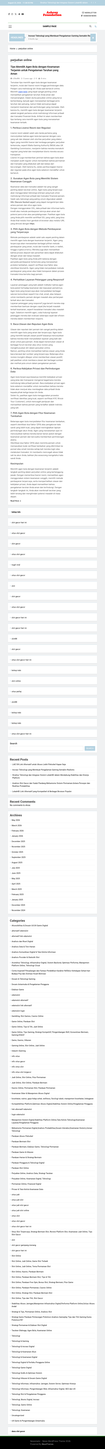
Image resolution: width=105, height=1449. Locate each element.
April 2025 (16, 884)
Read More (14, 500)
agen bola (22, 91)
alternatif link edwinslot (22, 936)
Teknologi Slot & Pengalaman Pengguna (29, 1394)
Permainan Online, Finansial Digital (26, 1184)
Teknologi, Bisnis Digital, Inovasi (25, 1399)
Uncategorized (18, 1415)
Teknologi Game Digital (22, 1368)
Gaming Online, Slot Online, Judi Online (28, 1045)
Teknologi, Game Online (22, 1405)
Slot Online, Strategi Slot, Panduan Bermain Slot (32, 1293)
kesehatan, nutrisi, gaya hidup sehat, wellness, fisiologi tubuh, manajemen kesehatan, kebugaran (52, 1098)
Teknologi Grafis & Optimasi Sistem (27, 1373)
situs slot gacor (18, 533)
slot (13, 586)
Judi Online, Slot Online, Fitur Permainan (29, 1077)
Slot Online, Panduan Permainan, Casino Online (32, 1288)
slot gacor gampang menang (24, 1245)
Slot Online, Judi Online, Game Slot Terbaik (30, 1261)
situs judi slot (17, 1200)
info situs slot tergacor (21, 1072)
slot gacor (16, 544)
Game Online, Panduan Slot (23, 1021)
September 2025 (18, 857)
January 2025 (17, 900)
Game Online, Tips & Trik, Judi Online (27, 1027)
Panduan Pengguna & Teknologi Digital (28, 1163)
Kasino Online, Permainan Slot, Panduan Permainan (33, 1088)
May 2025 (16, 878)
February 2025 (18, 894)
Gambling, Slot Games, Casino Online (27, 1016)
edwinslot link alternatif (22, 1005)
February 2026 (18, 831)
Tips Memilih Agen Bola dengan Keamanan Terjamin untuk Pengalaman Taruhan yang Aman (35, 70)
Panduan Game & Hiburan (22, 1152)
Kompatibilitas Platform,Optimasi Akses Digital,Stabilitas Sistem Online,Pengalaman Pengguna (52, 1104)
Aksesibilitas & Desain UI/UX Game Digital (30, 925)
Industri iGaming (19, 1051)
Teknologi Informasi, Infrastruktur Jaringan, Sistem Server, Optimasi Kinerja (44, 1384)
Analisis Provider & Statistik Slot (25, 957)
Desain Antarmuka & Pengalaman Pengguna (30, 984)
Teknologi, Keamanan (21, 1410)
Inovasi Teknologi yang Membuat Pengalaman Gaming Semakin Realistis (51, 36)
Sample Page (49, 26)
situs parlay (17, 691)
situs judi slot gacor (20, 1205)
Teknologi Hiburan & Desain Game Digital (29, 1378)
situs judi (15, 1194)
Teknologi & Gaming (20, 1341)
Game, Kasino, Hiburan (21, 1040)
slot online (16, 681)
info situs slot (18, 1067)
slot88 (14, 639)
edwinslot (16, 995)
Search (13, 743)
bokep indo (16, 670)
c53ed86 (16, 78)
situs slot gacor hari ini (21, 660)
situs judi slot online (20, 1210)
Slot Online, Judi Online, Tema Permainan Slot (31, 1266)
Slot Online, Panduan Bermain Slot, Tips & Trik (31, 1277)
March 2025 (17, 889)
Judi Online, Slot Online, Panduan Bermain (29, 1083)
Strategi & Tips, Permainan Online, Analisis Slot (32, 1312)
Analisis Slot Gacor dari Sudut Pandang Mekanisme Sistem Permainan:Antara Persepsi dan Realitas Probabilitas (62, 3)
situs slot (16, 1216)
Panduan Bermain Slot (21, 1141)
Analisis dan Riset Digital (22, 941)
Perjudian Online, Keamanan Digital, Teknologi (31, 1179)
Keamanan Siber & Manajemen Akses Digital (31, 1093)
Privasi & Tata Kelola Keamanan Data (27, 1189)
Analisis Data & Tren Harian (23, 947)
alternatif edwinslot (20, 931)
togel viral (16, 565)
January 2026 (17, 836)
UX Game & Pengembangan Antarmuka (28, 1421)
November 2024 (18, 910)
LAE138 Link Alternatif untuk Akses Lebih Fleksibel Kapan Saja (39, 764)
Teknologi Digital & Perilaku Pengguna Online (31, 1362)
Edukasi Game (18, 989)
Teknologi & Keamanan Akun (24, 1352)
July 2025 (16, 868)
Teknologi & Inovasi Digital (23, 1346)
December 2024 (18, 905)
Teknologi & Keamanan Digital (24, 1357)
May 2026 (16, 820)
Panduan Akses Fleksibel (22, 1136)
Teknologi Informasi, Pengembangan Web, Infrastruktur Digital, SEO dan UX (43, 1389)
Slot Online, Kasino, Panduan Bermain (28, 1272)
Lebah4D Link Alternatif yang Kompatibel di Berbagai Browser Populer (42, 791)
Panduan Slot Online (20, 1168)
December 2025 (18, 841)
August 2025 (17, 862)
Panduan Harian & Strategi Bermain (26, 1157)
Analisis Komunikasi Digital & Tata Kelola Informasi (34, 952)
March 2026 (17, 825)
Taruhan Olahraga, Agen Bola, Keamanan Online (32, 1330)
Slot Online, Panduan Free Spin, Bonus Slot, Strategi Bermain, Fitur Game (42, 1282)
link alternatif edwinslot (22, 1109)
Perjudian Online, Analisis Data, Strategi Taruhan (32, 1173)
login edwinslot (18, 1114)
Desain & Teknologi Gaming (23, 979)
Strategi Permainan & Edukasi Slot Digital (29, 1325)
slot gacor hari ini (19, 522)
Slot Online (16, 1256)
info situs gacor (18, 1061)
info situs (16, 1056)
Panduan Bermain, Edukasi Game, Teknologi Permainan (35, 1147)
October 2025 (17, 852)
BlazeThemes (47, 1444)
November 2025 (18, 846)
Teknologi (16, 1336)
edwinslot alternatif (20, 1000)
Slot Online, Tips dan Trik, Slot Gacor (27, 1298)
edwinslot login (18, 1011)
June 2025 (16, 873)
